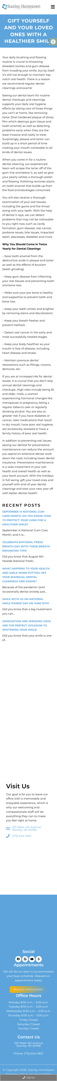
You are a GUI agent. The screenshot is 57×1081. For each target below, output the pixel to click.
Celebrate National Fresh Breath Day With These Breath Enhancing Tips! (26, 546)
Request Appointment (28, 989)
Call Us (30, 1077)
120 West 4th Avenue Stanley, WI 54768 (26, 828)
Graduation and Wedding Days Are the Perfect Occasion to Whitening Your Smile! (26, 625)
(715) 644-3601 (21, 836)
